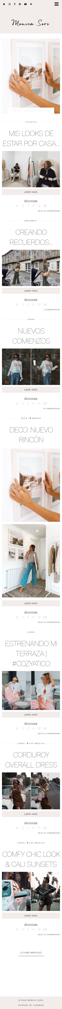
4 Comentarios (52, 310)
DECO (24, 418)
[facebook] (15, 4)
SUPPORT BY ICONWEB (31, 1005)
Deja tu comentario (49, 211)
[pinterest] (20, 4)
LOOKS (31, 319)
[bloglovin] (31, 4)
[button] (58, 4)
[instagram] (10, 4)
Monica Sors (31, 23)
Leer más (31, 192)
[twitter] (4, 4)
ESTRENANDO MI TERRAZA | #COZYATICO (31, 653)
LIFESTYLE (31, 122)
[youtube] (25, 4)
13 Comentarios (51, 409)
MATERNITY (31, 221)
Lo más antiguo (31, 952)
